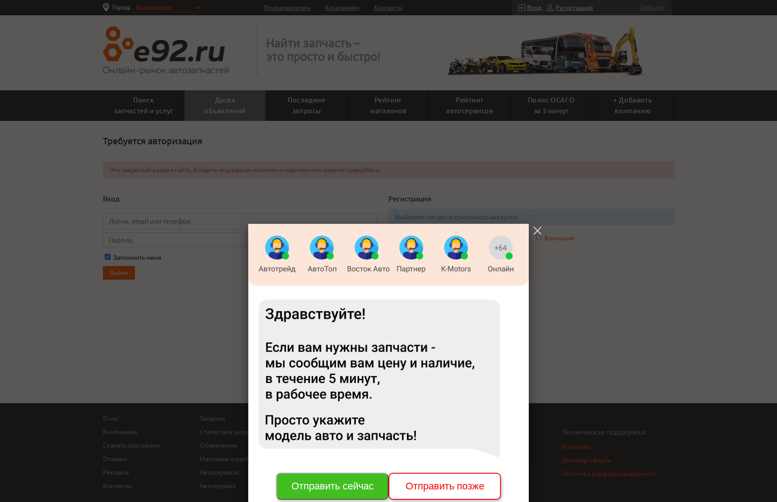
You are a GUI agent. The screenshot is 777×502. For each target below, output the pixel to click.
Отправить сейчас (332, 486)
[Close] (537, 231)
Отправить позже (445, 486)
